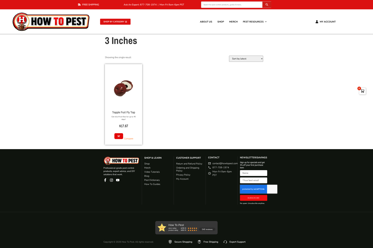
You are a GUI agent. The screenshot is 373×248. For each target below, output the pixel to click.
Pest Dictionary (152, 180)
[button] (118, 136)
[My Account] (316, 21)
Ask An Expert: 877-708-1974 (140, 4)
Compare (128, 138)
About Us (206, 21)
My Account (328, 21)
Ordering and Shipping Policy (187, 169)
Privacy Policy (183, 174)
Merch (233, 21)
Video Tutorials (152, 172)
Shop (220, 21)
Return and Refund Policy (189, 163)
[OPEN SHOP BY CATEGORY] (126, 21)
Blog (146, 176)
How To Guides (152, 184)
